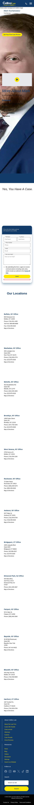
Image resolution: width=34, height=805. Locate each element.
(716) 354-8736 (12, 517)
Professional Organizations (13, 104)
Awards (5, 107)
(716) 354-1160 (12, 456)
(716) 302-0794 (12, 708)
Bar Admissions (8, 113)
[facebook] (5, 771)
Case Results (8, 737)
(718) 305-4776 (12, 357)
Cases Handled (8, 110)
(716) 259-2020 (11, 326)
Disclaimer (7, 756)
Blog (5, 751)
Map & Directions (9, 328)
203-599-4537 (12, 551)
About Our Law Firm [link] (10, 724)
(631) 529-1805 (12, 391)
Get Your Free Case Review (12, 34)
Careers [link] (6, 734)
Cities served (8, 729)
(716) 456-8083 (12, 677)
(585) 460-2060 (12, 616)
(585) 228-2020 (11, 488)
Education (6, 116)
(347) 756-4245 (12, 424)
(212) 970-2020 (11, 359)
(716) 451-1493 (12, 321)
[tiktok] (23, 771)
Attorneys (7, 732)
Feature (6, 100)
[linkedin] (27, 771)
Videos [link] (6, 754)
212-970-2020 (11, 553)
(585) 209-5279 (12, 486)
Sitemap (6, 759)
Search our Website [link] (10, 762)
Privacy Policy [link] (14, 802)
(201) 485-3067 (12, 587)
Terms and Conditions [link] (25, 802)
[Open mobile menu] (30, 3)
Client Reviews (8, 740)
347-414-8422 (12, 647)
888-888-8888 (26, 3)
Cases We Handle (9, 727)
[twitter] (18, 771)
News (6, 748)
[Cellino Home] (9, 3)
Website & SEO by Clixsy (16, 798)
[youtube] (14, 771)
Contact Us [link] (6, 802)
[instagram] (10, 771)
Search (16, 788)
